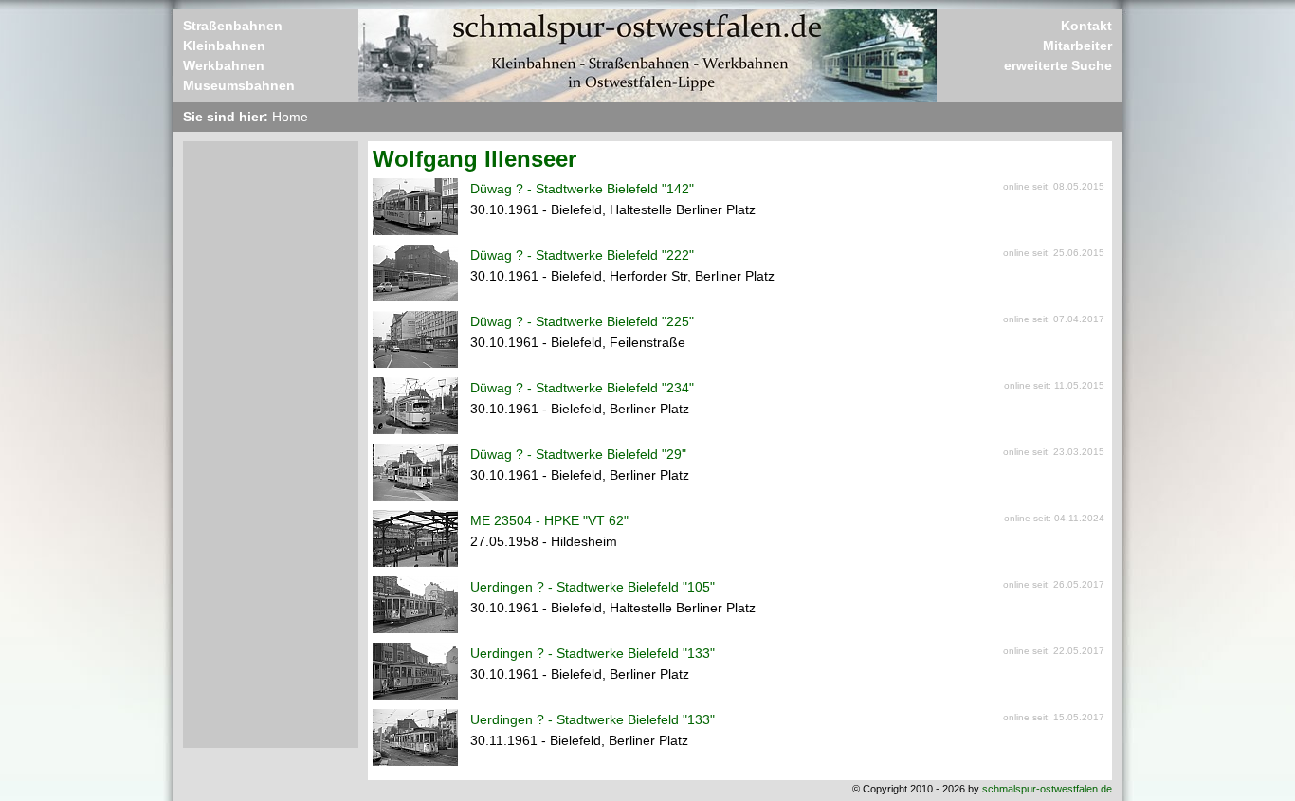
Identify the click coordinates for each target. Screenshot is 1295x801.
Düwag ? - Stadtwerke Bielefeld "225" (582, 321)
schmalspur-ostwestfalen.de (1047, 788)
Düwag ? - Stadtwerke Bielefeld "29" (578, 454)
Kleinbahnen (224, 45)
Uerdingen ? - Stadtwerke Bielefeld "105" (592, 586)
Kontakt (1086, 25)
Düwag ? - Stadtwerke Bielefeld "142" (582, 188)
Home (290, 116)
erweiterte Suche (1058, 65)
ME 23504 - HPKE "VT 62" (549, 520)
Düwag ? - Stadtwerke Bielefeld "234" (582, 387)
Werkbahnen (223, 65)
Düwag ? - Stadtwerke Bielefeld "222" (582, 255)
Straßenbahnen (233, 25)
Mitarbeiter (1077, 45)
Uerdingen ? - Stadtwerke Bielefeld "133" (592, 653)
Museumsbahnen (239, 85)
